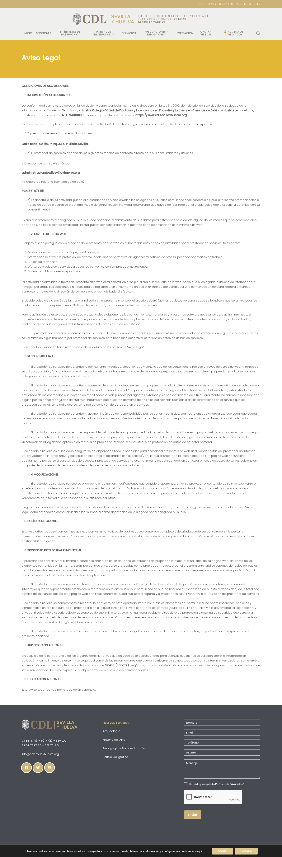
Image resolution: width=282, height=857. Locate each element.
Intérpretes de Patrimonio (69, 33)
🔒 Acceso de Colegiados (233, 33)
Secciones (43, 33)
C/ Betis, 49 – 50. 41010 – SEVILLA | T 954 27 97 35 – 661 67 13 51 (226, 4)
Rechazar (246, 851)
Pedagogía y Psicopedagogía (124, 748)
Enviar (192, 815)
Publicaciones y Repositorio (156, 33)
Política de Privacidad (229, 784)
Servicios (129, 33)
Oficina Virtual (205, 33)
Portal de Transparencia (103, 33)
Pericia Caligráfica (115, 757)
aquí (199, 851)
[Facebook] (27, 767)
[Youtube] (50, 767)
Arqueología (111, 731)
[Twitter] (39, 767)
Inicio (28, 33)
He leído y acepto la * (216, 784)
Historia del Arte (114, 740)
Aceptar (222, 851)
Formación (184, 33)
